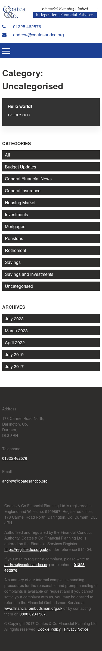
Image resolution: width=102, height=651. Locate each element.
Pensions (14, 238)
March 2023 (16, 330)
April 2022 (15, 342)
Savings (13, 262)
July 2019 (14, 354)
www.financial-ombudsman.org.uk (33, 608)
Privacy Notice (76, 629)
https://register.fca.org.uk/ (26, 549)
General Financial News (28, 178)
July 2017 (14, 366)
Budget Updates (20, 167)
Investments (16, 214)
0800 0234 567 (33, 614)
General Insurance (23, 190)
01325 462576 (26, 26)
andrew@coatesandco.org (38, 34)
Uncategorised (19, 286)
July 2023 (14, 318)
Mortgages (15, 226)
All (7, 155)
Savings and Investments (29, 274)
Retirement (15, 250)
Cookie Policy (49, 629)
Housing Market (20, 202)
